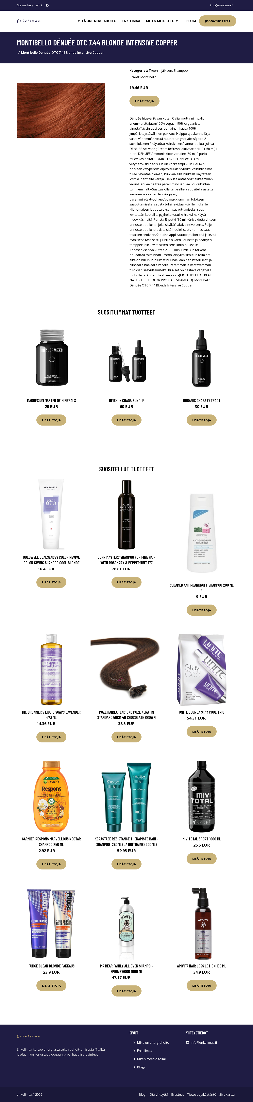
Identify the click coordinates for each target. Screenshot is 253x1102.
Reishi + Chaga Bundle (126, 400)
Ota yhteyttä (159, 1094)
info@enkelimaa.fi (221, 5)
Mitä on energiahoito (96, 21)
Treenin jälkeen (160, 70)
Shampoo (181, 70)
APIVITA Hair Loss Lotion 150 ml (201, 965)
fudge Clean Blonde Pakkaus (51, 965)
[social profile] (47, 5)
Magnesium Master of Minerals (51, 400)
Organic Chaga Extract (201, 400)
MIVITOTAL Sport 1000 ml (201, 838)
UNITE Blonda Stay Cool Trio (201, 711)
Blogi (191, 21)
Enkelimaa (131, 21)
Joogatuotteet (217, 21)
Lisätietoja (144, 101)
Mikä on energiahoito (153, 1042)
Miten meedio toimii (163, 21)
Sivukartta (227, 1094)
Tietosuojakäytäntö (201, 1094)
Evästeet (177, 1094)
